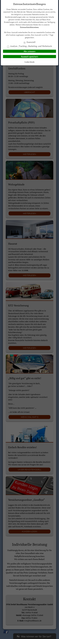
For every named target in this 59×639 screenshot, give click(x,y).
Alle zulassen (30, 51)
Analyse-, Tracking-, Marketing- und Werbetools (31, 46)
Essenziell (30, 42)
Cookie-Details (29, 62)
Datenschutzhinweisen (29, 27)
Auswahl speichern (29, 56)
